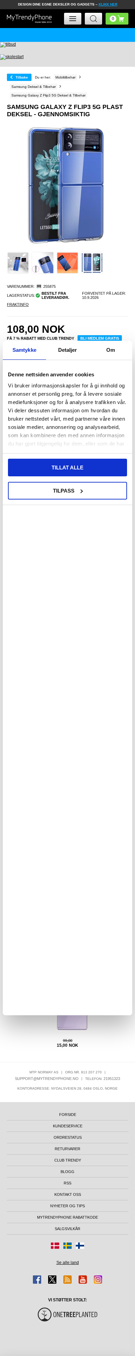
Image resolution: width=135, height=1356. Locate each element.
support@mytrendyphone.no (47, 1078)
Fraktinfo (18, 304)
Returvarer (67, 1149)
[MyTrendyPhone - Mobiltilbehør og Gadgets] (29, 18)
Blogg (67, 1172)
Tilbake (22, 77)
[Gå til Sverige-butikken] (67, 1246)
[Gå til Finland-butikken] (80, 1246)
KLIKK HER (108, 4)
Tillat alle (67, 467)
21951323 (112, 1078)
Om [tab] (110, 350)
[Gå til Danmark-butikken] (55, 1246)
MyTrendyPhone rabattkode (67, 1217)
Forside (67, 1114)
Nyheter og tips (67, 1206)
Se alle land (67, 1262)
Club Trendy (67, 1160)
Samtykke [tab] (24, 350)
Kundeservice (67, 1126)
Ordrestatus (68, 1137)
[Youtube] (83, 1279)
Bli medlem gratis (99, 338)
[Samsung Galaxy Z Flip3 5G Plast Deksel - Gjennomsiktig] (18, 263)
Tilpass (63, 491)
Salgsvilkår (67, 1229)
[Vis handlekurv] (117, 19)
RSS (67, 1183)
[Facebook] (37, 1279)
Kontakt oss (67, 1194)
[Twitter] (52, 1279)
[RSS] (67, 1279)
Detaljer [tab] (67, 350)
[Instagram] (98, 1279)
